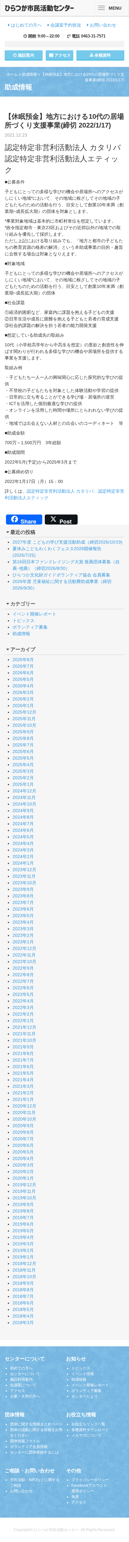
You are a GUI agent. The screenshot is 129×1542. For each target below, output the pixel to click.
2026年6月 (23, 672)
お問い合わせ (102, 25)
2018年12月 (24, 1263)
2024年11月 (24, 797)
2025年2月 (23, 777)
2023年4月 (23, 922)
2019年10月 (24, 1197)
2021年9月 (23, 1046)
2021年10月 (24, 1040)
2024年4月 (23, 843)
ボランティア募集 (30, 627)
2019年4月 (23, 1237)
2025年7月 (23, 744)
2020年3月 (23, 1165)
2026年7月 (23, 666)
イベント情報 (82, 1374)
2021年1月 (23, 1099)
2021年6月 (23, 1066)
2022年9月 (23, 968)
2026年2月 (23, 698)
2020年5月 (23, 1151)
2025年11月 (24, 718)
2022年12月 (24, 948)
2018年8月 (23, 1289)
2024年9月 (23, 810)
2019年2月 (23, 1250)
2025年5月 (23, 758)
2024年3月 (23, 849)
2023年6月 (23, 909)
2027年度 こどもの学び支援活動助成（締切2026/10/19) (67, 542)
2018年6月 (23, 1302)
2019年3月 (23, 1243)
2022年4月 (23, 1000)
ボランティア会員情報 (29, 1446)
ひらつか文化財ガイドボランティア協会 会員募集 (61, 574)
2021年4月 (23, 1079)
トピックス (23, 620)
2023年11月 (24, 876)
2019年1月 (23, 1256)
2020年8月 (23, 1132)
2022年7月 (23, 981)
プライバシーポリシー (90, 1480)
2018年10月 (24, 1276)
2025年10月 (24, 725)
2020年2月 (23, 1171)
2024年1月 (23, 863)
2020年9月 (23, 1125)
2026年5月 (23, 679)
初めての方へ (21, 1368)
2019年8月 (23, 1210)
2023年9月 (23, 889)
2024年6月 (23, 830)
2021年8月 (23, 1053)
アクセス (62, 55)
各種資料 (102, 55)
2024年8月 (23, 817)
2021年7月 (23, 1059)
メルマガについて (86, 1435)
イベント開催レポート (34, 613)
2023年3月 (23, 928)
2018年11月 (24, 1270)
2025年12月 (24, 712)
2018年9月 (23, 1283)
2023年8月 (23, 895)
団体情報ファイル (25, 1441)
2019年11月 (24, 1191)
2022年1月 (23, 1020)
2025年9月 (23, 731)
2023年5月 (23, 915)
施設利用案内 (21, 1379)
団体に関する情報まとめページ (36, 1424)
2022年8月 (23, 974)
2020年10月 (24, 1119)
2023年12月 (24, 869)
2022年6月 (23, 987)
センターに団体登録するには (34, 1452)
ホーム (12, 74)
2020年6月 (23, 1145)
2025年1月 (23, 784)
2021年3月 (23, 1086)
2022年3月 (23, 1007)
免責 (75, 1496)
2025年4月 (23, 764)
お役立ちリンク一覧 (88, 1424)
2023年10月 (24, 882)
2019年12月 (24, 1184)
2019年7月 (23, 1217)
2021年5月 (23, 1073)
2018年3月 (23, 1322)
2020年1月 (23, 1178)
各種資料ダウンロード (90, 1430)
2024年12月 (24, 790)
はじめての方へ (26, 25)
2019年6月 (23, 1224)
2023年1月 (23, 941)
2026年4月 (23, 685)
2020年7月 (23, 1138)
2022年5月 (23, 994)
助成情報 (29, 74)
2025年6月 (23, 751)
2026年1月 (23, 705)
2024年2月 (23, 856)
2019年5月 (23, 1230)
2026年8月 (23, 659)
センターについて (25, 1374)
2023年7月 (23, 902)
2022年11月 (24, 954)
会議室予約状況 (65, 25)
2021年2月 (23, 1092)
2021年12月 (24, 1027)
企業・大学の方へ (25, 1396)
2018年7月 (23, 1296)
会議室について (23, 1385)
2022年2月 (23, 1014)
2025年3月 (23, 771)
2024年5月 (23, 836)
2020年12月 (24, 1105)
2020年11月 (24, 1112)
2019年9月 (23, 1204)
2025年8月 (23, 738)
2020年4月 (23, 1158)
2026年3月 (23, 692)
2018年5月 (23, 1309)
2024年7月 (23, 823)
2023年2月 (23, 935)
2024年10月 (24, 803)
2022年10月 (24, 961)
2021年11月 (24, 1033)
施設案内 (25, 55)
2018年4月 (23, 1315)
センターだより (84, 1396)
